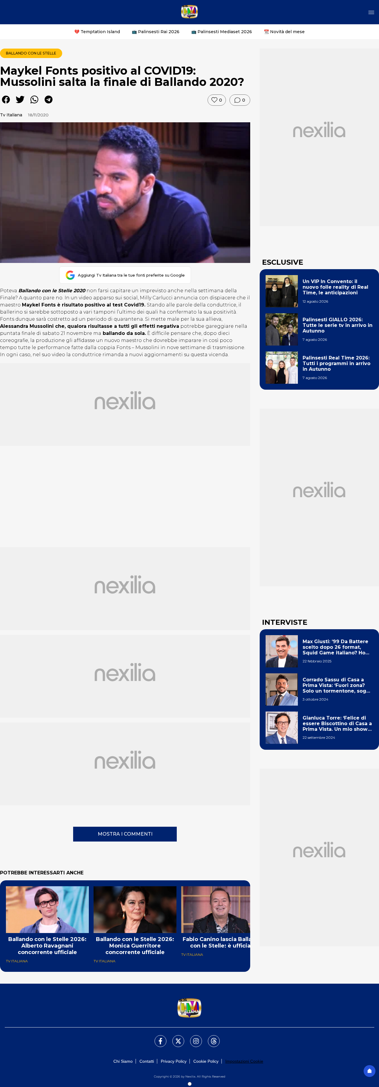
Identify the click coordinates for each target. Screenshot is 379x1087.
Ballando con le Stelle (31, 53)
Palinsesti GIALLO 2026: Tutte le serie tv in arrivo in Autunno (337, 325)
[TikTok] (210, 1037)
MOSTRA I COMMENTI (125, 834)
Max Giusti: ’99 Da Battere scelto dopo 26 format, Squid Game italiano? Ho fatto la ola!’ (335, 647)
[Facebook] (157, 1037)
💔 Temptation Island (97, 31)
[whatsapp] (34, 104)
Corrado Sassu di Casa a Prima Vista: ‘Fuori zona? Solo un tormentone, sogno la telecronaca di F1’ (338, 685)
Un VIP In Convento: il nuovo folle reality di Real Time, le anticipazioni (335, 287)
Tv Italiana (11, 115)
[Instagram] (192, 1037)
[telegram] (48, 104)
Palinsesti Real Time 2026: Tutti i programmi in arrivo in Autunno (336, 363)
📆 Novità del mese (284, 31)
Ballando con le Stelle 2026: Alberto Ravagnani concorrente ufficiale (47, 946)
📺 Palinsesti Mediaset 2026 (221, 31)
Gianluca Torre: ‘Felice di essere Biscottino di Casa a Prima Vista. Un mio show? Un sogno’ (337, 723)
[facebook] (6, 104)
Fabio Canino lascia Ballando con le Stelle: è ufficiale (223, 942)
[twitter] (20, 104)
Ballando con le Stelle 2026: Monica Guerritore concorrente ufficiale (135, 946)
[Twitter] (174, 1037)
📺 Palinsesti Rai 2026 (155, 31)
